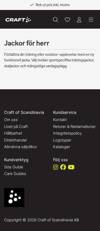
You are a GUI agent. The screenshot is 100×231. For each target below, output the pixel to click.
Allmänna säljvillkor (20, 146)
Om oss (11, 119)
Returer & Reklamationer (74, 126)
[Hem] (18, 20)
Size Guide (13, 166)
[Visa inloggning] (79, 20)
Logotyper (62, 140)
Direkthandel (15, 140)
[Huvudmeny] (91, 20)
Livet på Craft (16, 126)
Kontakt (60, 119)
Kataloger (61, 146)
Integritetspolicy (67, 133)
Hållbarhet (13, 133)
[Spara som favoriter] (67, 20)
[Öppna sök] (56, 20)
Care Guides (15, 173)
